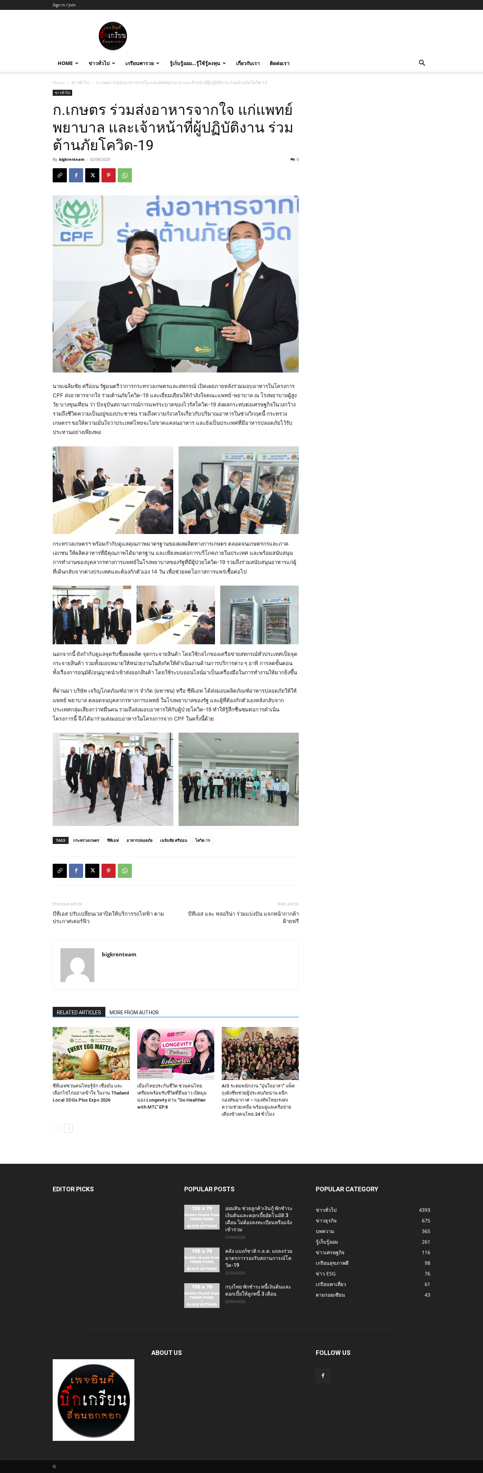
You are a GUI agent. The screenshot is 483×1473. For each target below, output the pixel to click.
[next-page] (68, 1128)
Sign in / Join (64, 4)
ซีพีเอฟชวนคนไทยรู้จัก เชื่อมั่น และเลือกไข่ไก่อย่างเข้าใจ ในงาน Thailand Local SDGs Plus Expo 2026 (91, 1093)
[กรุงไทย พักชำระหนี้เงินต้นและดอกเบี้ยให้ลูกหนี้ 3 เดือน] (202, 1295)
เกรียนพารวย (140, 63)
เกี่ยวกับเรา (248, 63)
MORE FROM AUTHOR (134, 1012)
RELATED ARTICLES (79, 1012)
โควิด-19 (202, 840)
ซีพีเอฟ (113, 840)
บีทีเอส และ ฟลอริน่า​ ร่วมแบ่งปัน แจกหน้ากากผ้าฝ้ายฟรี (243, 918)
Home (65, 63)
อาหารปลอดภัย (139, 840)
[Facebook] (76, 175)
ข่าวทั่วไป (99, 63)
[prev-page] (57, 1128)
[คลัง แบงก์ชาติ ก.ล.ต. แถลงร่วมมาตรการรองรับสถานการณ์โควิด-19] (202, 1260)
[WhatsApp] (125, 175)
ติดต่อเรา (280, 63)
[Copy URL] (60, 175)
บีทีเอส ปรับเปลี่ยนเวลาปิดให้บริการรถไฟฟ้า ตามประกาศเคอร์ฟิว (108, 918)
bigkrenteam (72, 159)
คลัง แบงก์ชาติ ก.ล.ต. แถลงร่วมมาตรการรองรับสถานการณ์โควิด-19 (258, 1258)
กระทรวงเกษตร (86, 840)
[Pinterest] (108, 175)
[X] (92, 175)
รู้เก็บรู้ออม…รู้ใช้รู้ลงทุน (195, 63)
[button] (421, 63)
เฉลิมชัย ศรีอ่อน (173, 840)
